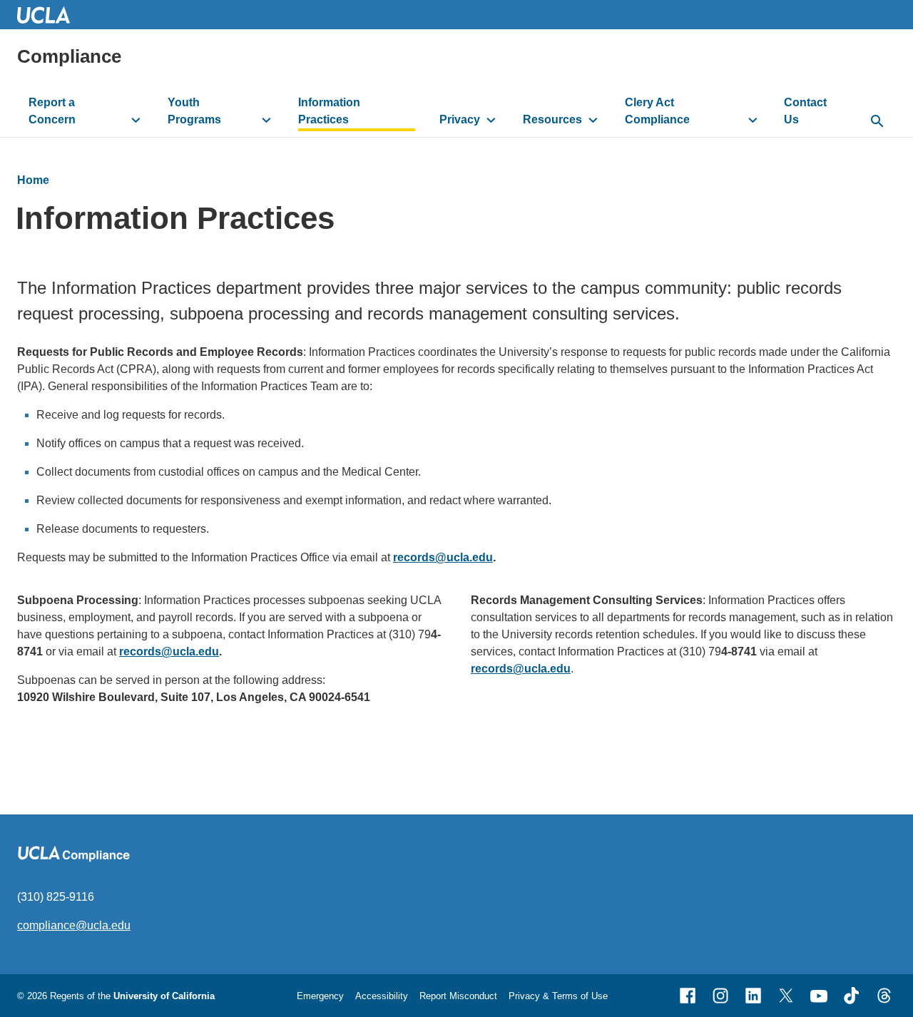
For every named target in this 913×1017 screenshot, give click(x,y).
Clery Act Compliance (657, 111)
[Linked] (753, 995)
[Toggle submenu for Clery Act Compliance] (753, 119)
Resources (552, 119)
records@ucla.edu (443, 557)
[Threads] (884, 995)
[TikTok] (851, 995)
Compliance (69, 56)
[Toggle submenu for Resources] (593, 119)
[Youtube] (818, 995)
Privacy (459, 119)
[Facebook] (687, 995)
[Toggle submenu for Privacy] (491, 119)
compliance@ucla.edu (74, 925)
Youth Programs (194, 111)
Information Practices (329, 111)
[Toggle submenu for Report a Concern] (136, 119)
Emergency (320, 996)
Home (33, 180)
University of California (164, 996)
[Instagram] (720, 995)
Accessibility (381, 996)
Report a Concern (52, 111)
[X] (786, 995)
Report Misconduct (458, 996)
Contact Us (805, 111)
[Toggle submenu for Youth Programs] (266, 119)
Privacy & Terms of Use (558, 996)
